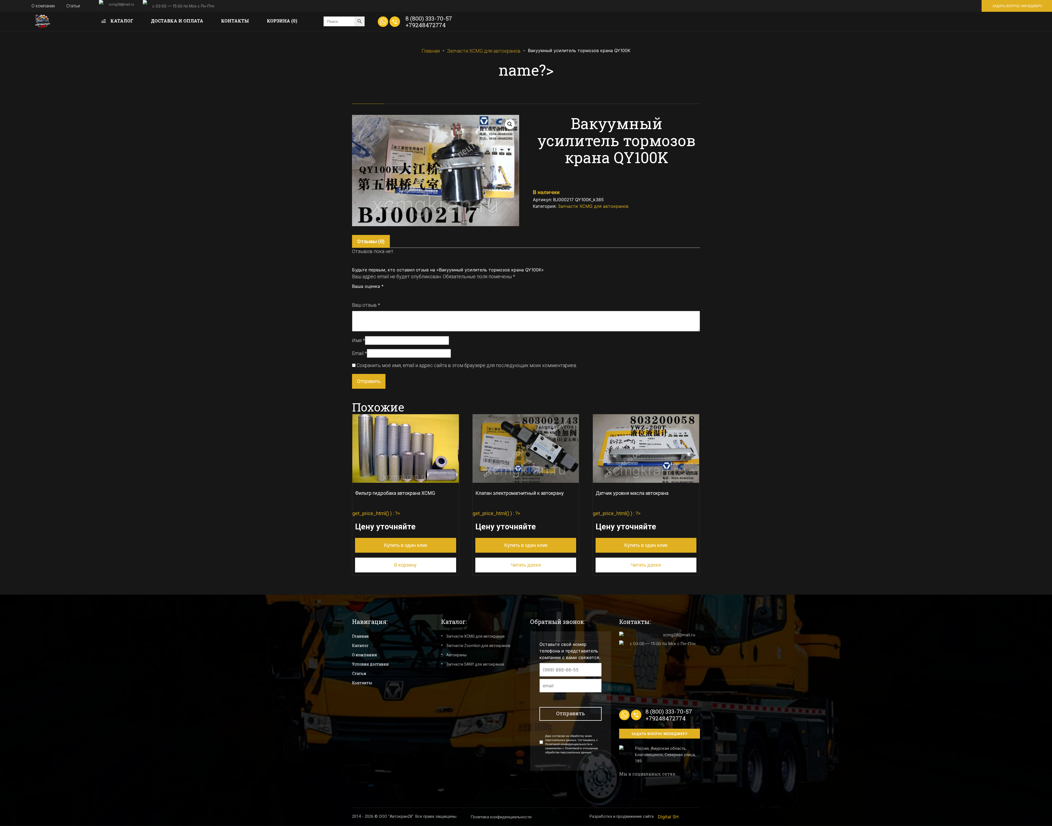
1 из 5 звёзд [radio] (354, 294)
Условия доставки (370, 664)
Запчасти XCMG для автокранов (484, 51)
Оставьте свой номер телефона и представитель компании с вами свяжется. (569, 651)
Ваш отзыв (366, 305)
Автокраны (456, 655)
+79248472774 (425, 25)
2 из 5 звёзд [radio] (360, 294)
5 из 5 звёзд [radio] (378, 294)
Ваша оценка (368, 286)
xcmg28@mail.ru (121, 4)
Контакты (235, 21)
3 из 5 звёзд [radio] (366, 294)
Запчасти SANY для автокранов (475, 664)
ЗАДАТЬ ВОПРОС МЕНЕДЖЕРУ (1017, 6)
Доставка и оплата (177, 21)
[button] (510, 124)
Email (359, 353)
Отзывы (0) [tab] (371, 241)
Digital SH (668, 816)
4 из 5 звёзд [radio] (372, 294)
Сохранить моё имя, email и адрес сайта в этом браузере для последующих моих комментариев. (467, 365)
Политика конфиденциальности (501, 816)
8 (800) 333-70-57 (428, 18)
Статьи (73, 5)
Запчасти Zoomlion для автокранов (478, 645)
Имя (358, 340)
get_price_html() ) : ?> (393, 519)
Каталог (121, 21)
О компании (43, 5)
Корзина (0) (282, 21)
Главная (431, 51)
